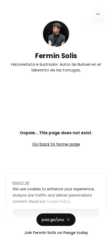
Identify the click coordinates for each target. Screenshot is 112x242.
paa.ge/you (53, 219)
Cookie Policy (58, 201)
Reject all (21, 182)
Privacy (8, 237)
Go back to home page (56, 144)
